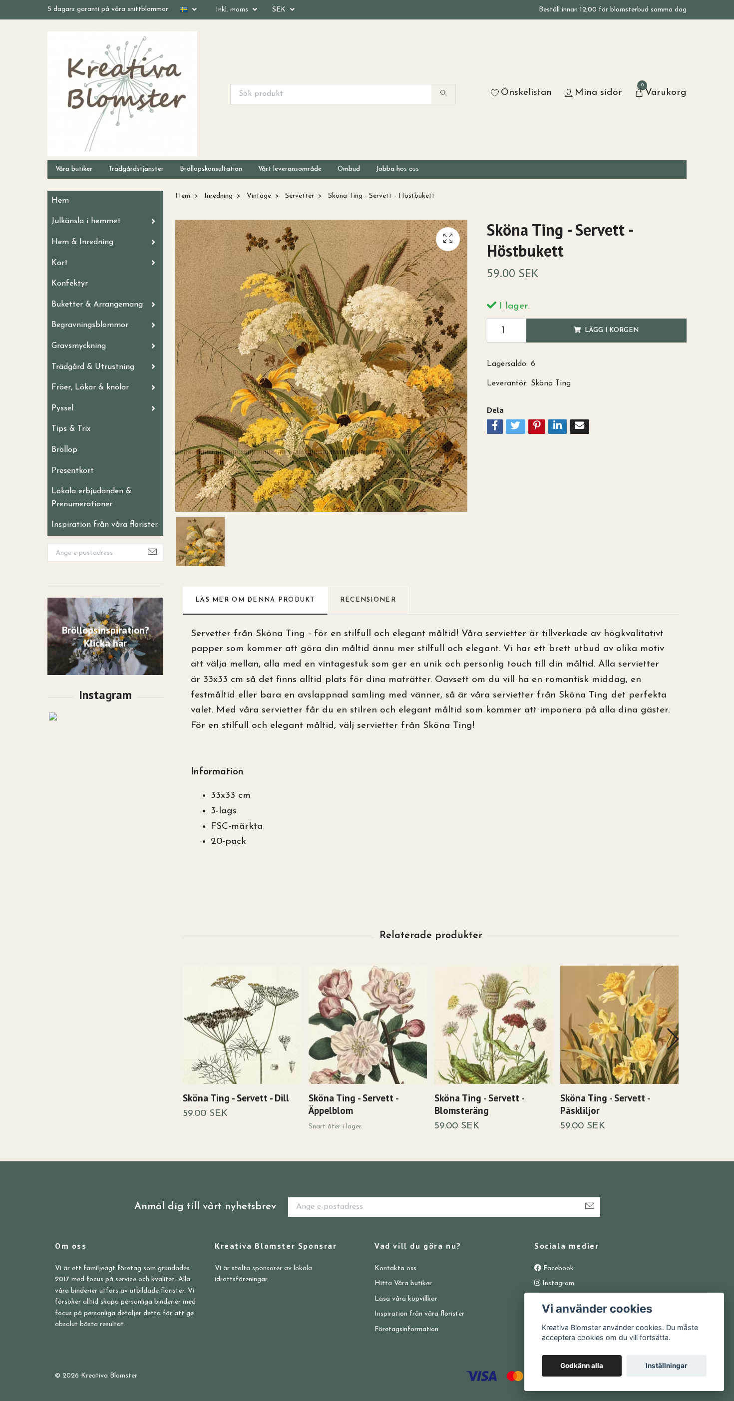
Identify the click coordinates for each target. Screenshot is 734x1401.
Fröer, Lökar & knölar (90, 387)
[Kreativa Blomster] (122, 93)
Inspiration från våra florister (104, 525)
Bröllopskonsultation (211, 169)
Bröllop (64, 450)
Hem (60, 201)
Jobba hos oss (397, 169)
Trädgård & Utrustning (92, 367)
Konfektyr (69, 284)
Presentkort (72, 471)
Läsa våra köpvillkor (405, 1299)
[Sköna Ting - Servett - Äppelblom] (368, 1025)
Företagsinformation (406, 1329)
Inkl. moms (233, 9)
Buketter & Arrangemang (97, 305)
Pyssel (62, 408)
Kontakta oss (395, 1268)
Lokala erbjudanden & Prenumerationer (91, 497)
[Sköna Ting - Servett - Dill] (242, 1025)
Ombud (349, 169)
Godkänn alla (581, 1366)
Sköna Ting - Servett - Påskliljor (605, 1103)
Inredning (218, 196)
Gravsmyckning (78, 346)
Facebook (557, 1268)
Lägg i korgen (612, 330)
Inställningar (667, 1366)
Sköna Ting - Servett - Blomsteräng (479, 1103)
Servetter (299, 196)
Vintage (259, 196)
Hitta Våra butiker (403, 1283)
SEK (280, 9)
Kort (59, 263)
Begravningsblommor (89, 325)
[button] (672, 1039)
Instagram (557, 1283)
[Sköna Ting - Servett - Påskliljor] (619, 1025)
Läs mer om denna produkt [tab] (255, 600)
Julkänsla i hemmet (86, 221)
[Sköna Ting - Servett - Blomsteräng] (493, 1025)
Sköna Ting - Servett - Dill (236, 1097)
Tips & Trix (70, 429)
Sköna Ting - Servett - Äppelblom (353, 1103)
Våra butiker (73, 169)
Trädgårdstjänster (136, 169)
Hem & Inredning (82, 242)
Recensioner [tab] (368, 600)
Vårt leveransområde (290, 169)
